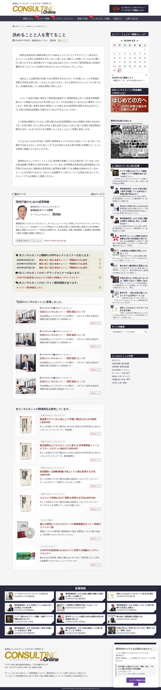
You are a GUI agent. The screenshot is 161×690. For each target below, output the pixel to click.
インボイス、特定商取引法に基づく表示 (21, 675)
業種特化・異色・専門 (121, 379)
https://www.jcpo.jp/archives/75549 (126, 123)
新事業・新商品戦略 (121, 366)
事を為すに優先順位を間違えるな (134, 265)
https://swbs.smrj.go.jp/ (55, 240)
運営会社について (54, 673)
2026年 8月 (129, 40)
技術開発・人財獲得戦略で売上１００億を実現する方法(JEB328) (67, 473)
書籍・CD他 (82, 18)
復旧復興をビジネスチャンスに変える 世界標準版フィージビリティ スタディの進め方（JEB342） (69, 446)
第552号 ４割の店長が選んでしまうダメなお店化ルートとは (134, 294)
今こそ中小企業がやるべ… (129, 80)
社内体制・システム (121, 369)
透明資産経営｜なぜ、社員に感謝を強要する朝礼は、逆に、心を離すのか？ (133, 221)
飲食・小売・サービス (121, 376)
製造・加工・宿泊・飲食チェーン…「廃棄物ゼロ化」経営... (64, 259)
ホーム (7, 673)
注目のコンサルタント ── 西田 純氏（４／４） (62, 311)
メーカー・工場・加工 (121, 373)
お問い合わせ (132, 18)
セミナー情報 (43, 18)
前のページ (20, 194)
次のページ (96, 194)
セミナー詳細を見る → (137, 681)
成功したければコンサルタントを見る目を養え (134, 309)
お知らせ (81, 673)
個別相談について (37, 673)
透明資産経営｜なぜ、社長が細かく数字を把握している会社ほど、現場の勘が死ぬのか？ (133, 191)
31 (120, 70)
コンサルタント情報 (101, 18)
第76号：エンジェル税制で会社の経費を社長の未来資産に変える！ (134, 237)
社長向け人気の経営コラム (76, 675)
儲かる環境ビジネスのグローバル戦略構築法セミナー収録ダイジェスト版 (70, 525)
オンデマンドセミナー (63, 18)
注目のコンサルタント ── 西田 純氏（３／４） (62, 334)
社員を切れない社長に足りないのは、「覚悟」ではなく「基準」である (134, 279)
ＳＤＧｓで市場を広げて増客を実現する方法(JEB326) (67, 497)
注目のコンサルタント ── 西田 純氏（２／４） (62, 358)
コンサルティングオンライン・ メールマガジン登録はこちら (133, 8)
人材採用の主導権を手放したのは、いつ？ (133, 252)
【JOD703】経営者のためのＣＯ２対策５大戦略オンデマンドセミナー (48, 277)
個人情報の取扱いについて (52, 675)
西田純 (53, 40)
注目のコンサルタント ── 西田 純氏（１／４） (62, 381)
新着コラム (28, 18)
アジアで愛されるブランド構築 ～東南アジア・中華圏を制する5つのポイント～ (133, 174)
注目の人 (118, 18)
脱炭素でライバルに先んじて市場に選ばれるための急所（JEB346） (68, 420)
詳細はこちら (96, 323)
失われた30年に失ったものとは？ (134, 206)
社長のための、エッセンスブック (53, 415)
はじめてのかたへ (20, 673)
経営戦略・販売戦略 (121, 363)
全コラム (117, 360)
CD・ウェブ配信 (46, 520)
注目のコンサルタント (63, 308)
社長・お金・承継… (120, 382)
